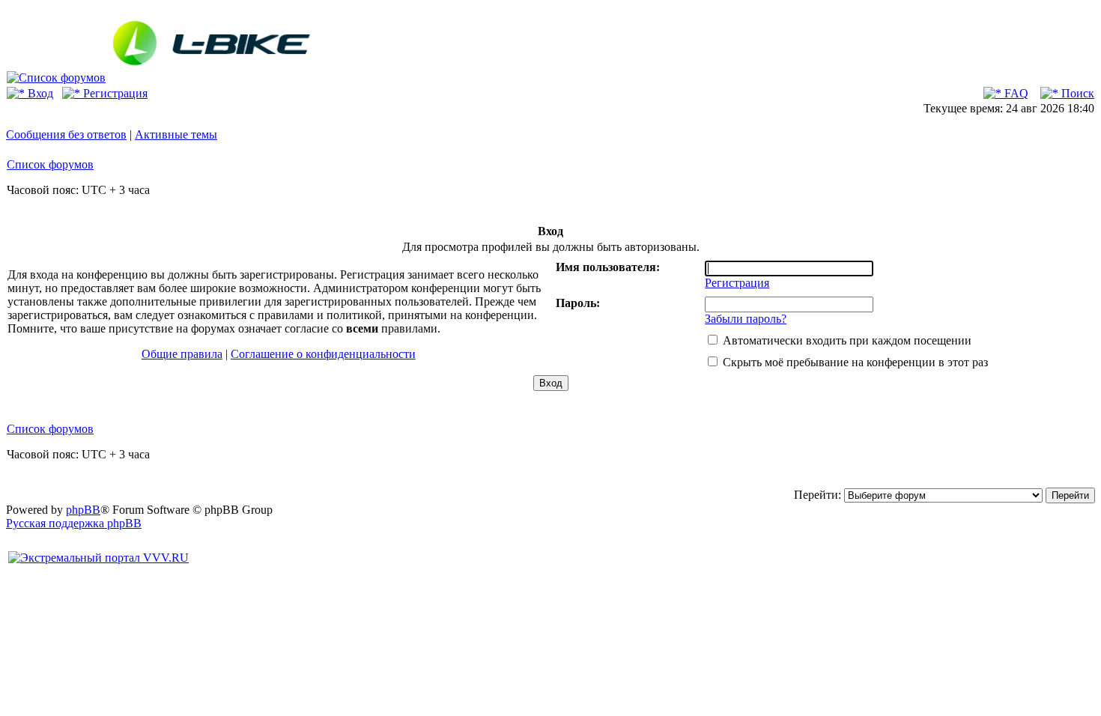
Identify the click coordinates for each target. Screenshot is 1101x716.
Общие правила (182, 354)
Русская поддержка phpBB (74, 523)
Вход (39, 93)
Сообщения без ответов (66, 134)
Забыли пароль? (745, 318)
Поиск (1076, 93)
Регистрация (114, 93)
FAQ (1014, 93)
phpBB (83, 509)
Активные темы (176, 134)
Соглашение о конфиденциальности (323, 354)
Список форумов (50, 164)
